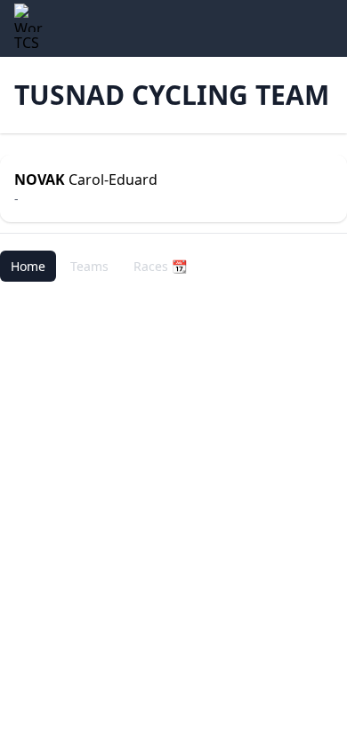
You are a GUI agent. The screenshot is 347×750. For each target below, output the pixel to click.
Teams (89, 266)
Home (28, 266)
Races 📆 (160, 266)
